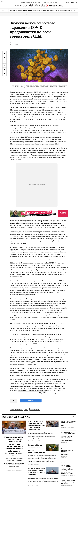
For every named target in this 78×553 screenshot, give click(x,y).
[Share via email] (4, 70)
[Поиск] (75, 11)
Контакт (68, 2)
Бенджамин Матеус (15, 43)
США (26, 409)
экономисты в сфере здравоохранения (32, 391)
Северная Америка (35, 409)
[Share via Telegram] (4, 65)
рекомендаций (45, 315)
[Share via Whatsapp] (4, 61)
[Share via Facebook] (4, 53)
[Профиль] (76, 2)
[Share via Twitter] (4, 57)
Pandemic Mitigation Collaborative (31, 128)
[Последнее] (7, 11)
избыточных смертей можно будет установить (38, 274)
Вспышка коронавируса (16, 409)
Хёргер (39, 221)
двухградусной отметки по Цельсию (47, 368)
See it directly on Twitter (36, 186)
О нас (72, 2)
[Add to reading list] (4, 74)
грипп (48, 379)
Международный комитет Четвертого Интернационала (39, 14)
